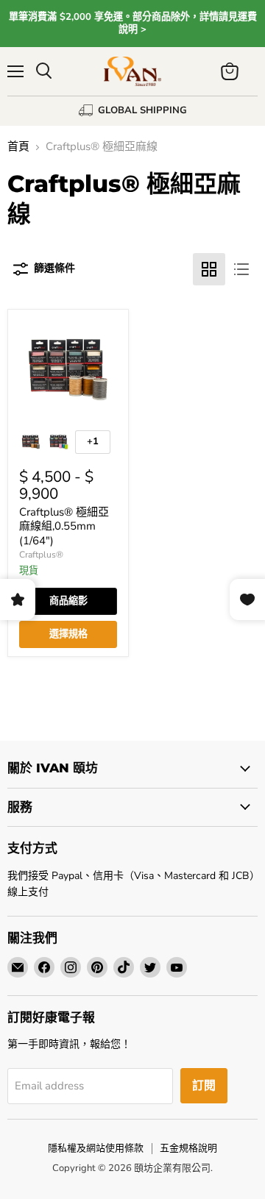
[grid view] (209, 269)
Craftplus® (41, 555)
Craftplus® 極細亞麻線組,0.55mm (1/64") (64, 526)
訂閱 (204, 1086)
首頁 (18, 146)
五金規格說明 (188, 1148)
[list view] (241, 269)
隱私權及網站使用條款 (96, 1148)
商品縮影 (68, 601)
